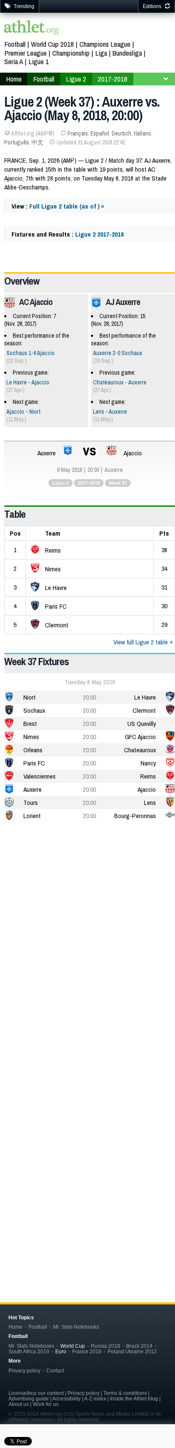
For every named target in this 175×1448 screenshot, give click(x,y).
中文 (37, 142)
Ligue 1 (38, 61)
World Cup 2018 (52, 44)
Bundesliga (127, 53)
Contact (55, 1370)
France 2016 (87, 1351)
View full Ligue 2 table (140, 642)
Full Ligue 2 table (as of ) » (66, 206)
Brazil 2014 (139, 1346)
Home (15, 1326)
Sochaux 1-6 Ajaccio (30, 353)
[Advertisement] (87, 922)
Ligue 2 (60, 482)
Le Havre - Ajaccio (27, 382)
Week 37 (118, 482)
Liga (101, 53)
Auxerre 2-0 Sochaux (117, 353)
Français (78, 133)
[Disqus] (89, 1142)
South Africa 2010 (28, 1351)
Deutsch (121, 133)
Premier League (25, 53)
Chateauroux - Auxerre (120, 382)
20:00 (89, 697)
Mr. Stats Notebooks (76, 1326)
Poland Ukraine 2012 (132, 1351)
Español (99, 133)
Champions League (104, 44)
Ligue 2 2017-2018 (99, 234)
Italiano (142, 133)
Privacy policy (24, 1370)
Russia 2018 (105, 1346)
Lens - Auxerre (110, 411)
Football (14, 44)
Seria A (13, 61)
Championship (71, 53)
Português (16, 142)
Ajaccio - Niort (23, 411)
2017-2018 (89, 482)
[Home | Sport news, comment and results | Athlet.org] (31, 28)
